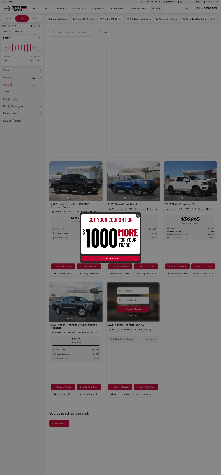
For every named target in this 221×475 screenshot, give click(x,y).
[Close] (138, 216)
